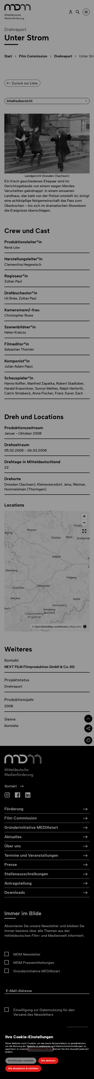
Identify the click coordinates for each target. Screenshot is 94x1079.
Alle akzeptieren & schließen (23, 1068)
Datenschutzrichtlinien (40, 1049)
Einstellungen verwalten (21, 1060)
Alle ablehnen (48, 1060)
